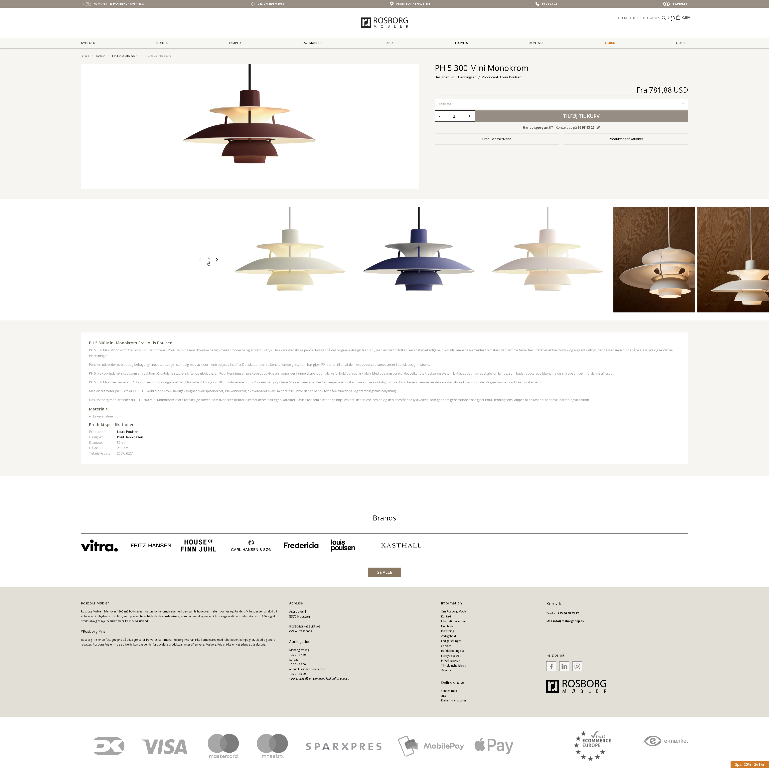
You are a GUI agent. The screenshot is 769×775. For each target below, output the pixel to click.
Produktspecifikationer (626, 139)
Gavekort (447, 670)
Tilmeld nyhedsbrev (453, 665)
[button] (200, 259)
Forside (85, 55)
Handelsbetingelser (453, 651)
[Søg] (664, 18)
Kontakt (536, 43)
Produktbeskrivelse (496, 139)
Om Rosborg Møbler (454, 611)
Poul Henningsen (130, 437)
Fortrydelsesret (451, 656)
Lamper (235, 43)
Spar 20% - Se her (750, 764)
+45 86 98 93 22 (568, 613)
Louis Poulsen (127, 431)
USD (671, 17)
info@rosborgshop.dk (568, 621)
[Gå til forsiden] (384, 22)
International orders (454, 621)
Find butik (447, 626)
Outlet (682, 43)
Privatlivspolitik (450, 660)
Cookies (446, 646)
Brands (388, 43)
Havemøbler (311, 43)
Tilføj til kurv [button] (581, 116)
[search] (641, 18)
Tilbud (609, 43)
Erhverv (462, 43)
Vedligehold (448, 636)
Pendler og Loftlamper (124, 55)
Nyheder (88, 43)
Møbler (162, 43)
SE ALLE (384, 572)
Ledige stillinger (451, 641)
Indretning (447, 631)
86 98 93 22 (586, 127)
